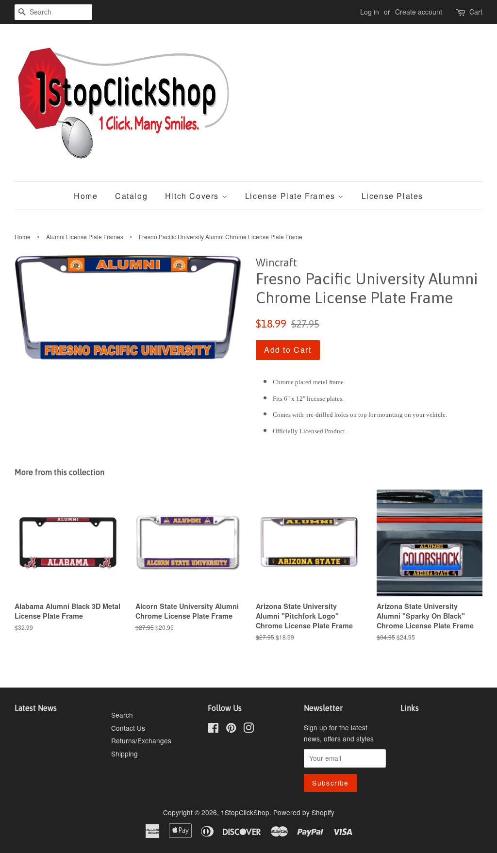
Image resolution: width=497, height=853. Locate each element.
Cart (475, 11)
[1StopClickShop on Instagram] (248, 729)
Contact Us (128, 728)
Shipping (124, 753)
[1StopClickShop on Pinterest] (231, 729)
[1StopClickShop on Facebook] (213, 729)
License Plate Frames (291, 195)
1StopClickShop (245, 812)
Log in (369, 11)
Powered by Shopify (303, 812)
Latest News (36, 708)
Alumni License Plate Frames (84, 236)
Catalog (131, 195)
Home (86, 195)
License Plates (392, 195)
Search (122, 715)
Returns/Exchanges (141, 740)
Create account (418, 11)
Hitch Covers (193, 195)
